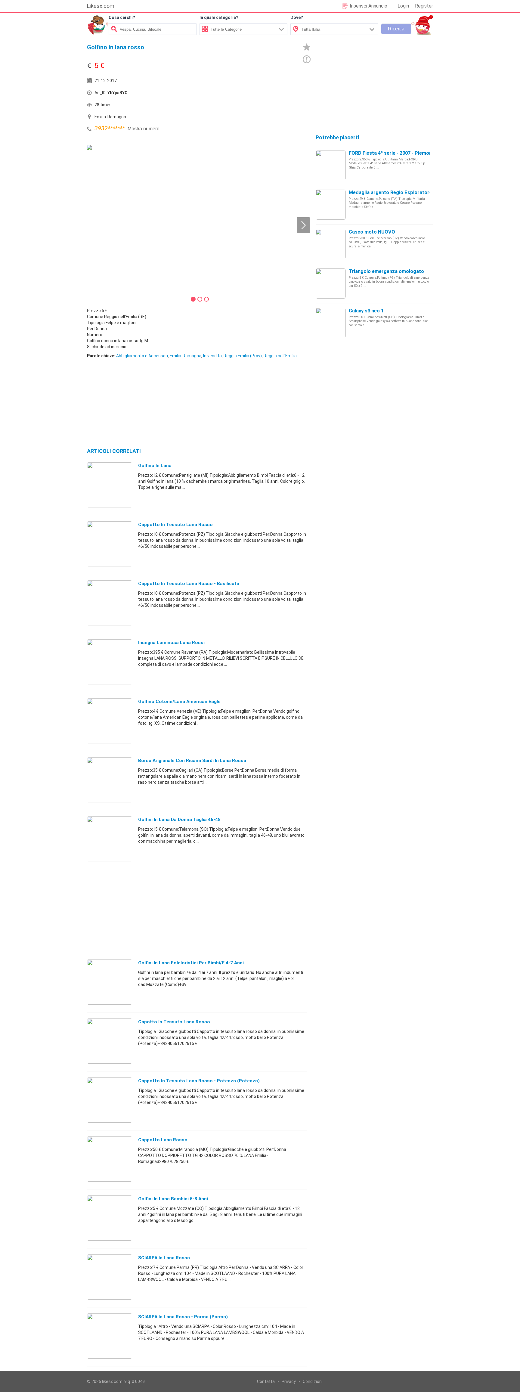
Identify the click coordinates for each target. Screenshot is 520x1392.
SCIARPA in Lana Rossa (164, 1257)
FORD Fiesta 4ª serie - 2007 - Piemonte (393, 153)
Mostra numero (143, 128)
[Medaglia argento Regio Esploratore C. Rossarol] (331, 204)
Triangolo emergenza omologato (386, 271)
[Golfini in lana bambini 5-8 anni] (109, 1217)
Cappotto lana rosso (162, 1139)
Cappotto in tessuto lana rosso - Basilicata (188, 583)
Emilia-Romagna (185, 355)
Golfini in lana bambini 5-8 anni (173, 1198)
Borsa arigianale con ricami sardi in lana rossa (192, 760)
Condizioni (313, 1381)
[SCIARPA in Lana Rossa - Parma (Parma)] (109, 1335)
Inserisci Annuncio (368, 6)
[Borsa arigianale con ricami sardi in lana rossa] (109, 779)
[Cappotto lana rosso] (109, 1158)
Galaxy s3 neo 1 (366, 311)
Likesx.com (100, 6)
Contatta (266, 1381)
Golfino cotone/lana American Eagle (179, 701)
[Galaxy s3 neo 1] (331, 322)
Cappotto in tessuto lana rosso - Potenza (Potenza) (199, 1081)
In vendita (212, 355)
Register (424, 6)
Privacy (289, 1381)
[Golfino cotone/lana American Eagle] (109, 720)
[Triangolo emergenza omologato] (331, 283)
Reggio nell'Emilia (280, 355)
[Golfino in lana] (109, 484)
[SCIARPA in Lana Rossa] (109, 1276)
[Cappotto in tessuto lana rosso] (109, 543)
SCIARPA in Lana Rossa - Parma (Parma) (183, 1316)
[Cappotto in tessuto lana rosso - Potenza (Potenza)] (109, 1099)
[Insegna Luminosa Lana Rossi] (109, 661)
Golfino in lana (155, 465)
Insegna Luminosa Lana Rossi (171, 642)
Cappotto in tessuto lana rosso (175, 524)
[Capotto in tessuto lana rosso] (109, 1040)
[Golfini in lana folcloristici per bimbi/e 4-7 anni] (109, 981)
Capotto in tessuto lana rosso (174, 1022)
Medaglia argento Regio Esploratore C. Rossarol (404, 192)
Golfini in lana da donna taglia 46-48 (179, 819)
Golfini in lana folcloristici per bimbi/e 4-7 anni (191, 963)
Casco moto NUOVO (372, 232)
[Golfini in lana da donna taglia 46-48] (109, 838)
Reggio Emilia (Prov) (243, 355)
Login (403, 6)
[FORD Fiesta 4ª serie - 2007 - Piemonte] (331, 165)
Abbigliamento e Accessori (142, 355)
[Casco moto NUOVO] (331, 243)
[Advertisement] (252, 94)
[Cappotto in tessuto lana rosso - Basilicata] (109, 602)
